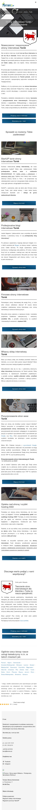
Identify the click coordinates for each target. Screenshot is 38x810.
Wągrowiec (29, 667)
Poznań (3, 662)
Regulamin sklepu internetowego (12, 798)
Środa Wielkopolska (7, 674)
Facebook (7, 761)
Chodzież (11, 670)
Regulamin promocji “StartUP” (11, 801)
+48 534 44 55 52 (8, 749)
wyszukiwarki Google (29, 445)
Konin (8, 672)
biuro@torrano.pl (7, 751)
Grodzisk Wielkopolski (8, 665)
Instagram (7, 764)
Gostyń (32, 665)
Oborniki (3, 670)
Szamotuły (13, 667)
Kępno (10, 662)
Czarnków (22, 667)
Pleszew (14, 672)
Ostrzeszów (16, 662)
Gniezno (25, 674)
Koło (27, 670)
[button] (19, 115)
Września (18, 674)
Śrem (32, 672)
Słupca (21, 672)
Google (3, 436)
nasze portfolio (24, 620)
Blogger (17, 245)
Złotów (22, 670)
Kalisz (3, 672)
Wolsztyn (19, 665)
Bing (11, 436)
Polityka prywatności (8, 796)
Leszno (26, 665)
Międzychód (5, 667)
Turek (32, 670)
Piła (17, 670)
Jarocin (27, 672)
